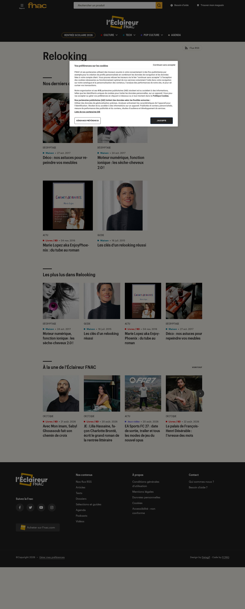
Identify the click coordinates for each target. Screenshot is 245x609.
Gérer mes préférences (87, 121)
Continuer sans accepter (164, 65)
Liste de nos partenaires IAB (87, 112)
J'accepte (161, 121)
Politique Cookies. (160, 96)
